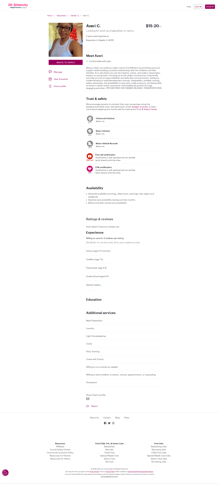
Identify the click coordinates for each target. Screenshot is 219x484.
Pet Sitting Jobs (158, 461)
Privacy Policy (110, 471)
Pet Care (109, 461)
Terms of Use (94, 471)
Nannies (109, 449)
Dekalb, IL (75, 15)
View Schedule (61, 79)
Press (126, 417)
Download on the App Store (109, 433)
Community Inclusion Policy (60, 452)
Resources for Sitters (60, 458)
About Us (94, 417)
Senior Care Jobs (159, 458)
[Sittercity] (18, 6)
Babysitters (61, 15)
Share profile (60, 86)
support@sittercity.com (109, 476)
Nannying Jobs (159, 449)
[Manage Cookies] (5, 472)
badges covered (140, 106)
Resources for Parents (60, 455)
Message (58, 72)
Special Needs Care (109, 455)
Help (189, 6)
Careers (107, 417)
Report (94, 406)
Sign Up (210, 7)
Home (49, 15)
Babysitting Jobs (159, 446)
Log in (198, 7)
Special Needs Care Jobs (159, 455)
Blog (117, 417)
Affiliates (60, 446)
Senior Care (109, 458)
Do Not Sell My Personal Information (140, 471)
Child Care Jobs (158, 452)
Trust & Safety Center (146, 109)
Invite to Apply (66, 62)
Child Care (109, 452)
